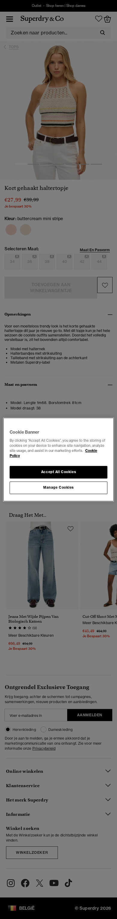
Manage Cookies (58, 487)
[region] (58, 459)
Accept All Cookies (58, 472)
